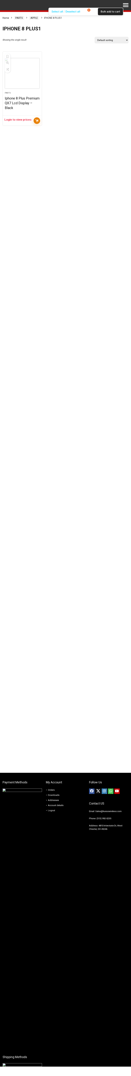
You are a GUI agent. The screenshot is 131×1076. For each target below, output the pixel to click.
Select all (57, 11)
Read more (37, 120)
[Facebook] (91, 791)
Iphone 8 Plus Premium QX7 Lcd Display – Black (22, 103)
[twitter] (98, 791)
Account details (55, 805)
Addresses (53, 800)
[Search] (126, 14)
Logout (51, 810)
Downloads (53, 795)
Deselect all (73, 11)
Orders (51, 790)
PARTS (8, 93)
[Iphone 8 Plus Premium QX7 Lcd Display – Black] (22, 73)
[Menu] (4, 14)
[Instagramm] (104, 791)
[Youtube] (117, 791)
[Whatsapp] (110, 791)
